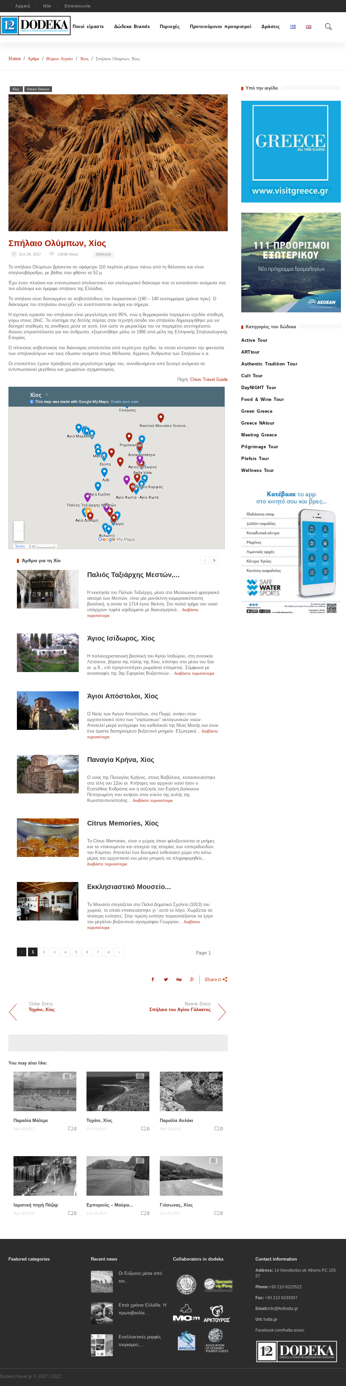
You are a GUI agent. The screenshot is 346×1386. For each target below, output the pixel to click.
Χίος (84, 59)
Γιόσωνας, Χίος (176, 1204)
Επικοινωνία (78, 6)
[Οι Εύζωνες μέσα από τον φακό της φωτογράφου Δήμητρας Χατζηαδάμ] (102, 1281)
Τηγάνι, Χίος (99, 1120)
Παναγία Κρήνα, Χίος (120, 759)
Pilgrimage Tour (259, 446)
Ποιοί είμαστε (88, 26)
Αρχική (22, 6)
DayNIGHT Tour (258, 387)
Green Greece (38, 89)
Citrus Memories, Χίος (122, 823)
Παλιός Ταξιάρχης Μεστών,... (133, 574)
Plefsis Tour (255, 458)
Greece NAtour (258, 423)
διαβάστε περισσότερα (194, 673)
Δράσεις (271, 26)
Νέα (47, 6)
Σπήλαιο (103, 254)
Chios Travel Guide (209, 379)
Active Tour (254, 340)
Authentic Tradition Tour (269, 363)
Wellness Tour (257, 470)
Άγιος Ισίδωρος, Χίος (121, 638)
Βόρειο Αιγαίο (59, 59)
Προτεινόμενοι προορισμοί (220, 26)
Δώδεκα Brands (132, 26)
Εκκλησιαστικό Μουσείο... (129, 886)
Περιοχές (170, 26)
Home (14, 59)
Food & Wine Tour (262, 399)
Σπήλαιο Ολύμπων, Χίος (57, 243)
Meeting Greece (259, 434)
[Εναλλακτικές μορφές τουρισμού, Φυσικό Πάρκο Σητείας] (102, 1344)
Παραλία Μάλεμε (31, 1120)
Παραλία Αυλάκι (176, 1120)
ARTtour (250, 352)
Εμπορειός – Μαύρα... (109, 1204)
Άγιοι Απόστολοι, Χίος (122, 696)
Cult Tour (252, 375)
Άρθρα (33, 59)
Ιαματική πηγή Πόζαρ (36, 1204)
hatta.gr (270, 1319)
